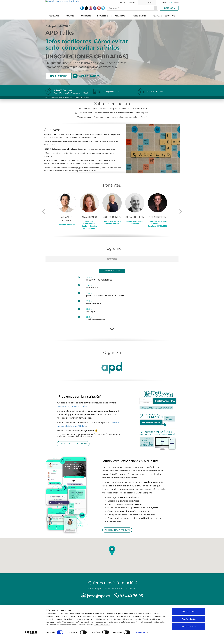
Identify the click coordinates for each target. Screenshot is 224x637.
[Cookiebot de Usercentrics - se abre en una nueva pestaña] (31, 632)
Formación (70, 16)
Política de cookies (102, 625)
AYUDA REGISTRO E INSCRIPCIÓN (73, 444)
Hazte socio (169, 8)
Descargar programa (112, 271)
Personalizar (140, 632)
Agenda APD (54, 16)
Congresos (86, 16)
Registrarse (131, 2)
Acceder (123, 2)
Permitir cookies (188, 611)
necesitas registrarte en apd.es (72, 406)
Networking (102, 16)
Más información (58, 76)
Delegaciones (165, 2)
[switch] (83, 632)
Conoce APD (170, 16)
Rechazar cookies (189, 626)
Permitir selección (189, 619)
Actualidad (120, 16)
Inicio (47, 97)
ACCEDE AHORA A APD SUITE (117, 530)
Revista (156, 16)
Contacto (175, 2)
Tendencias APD (140, 16)
